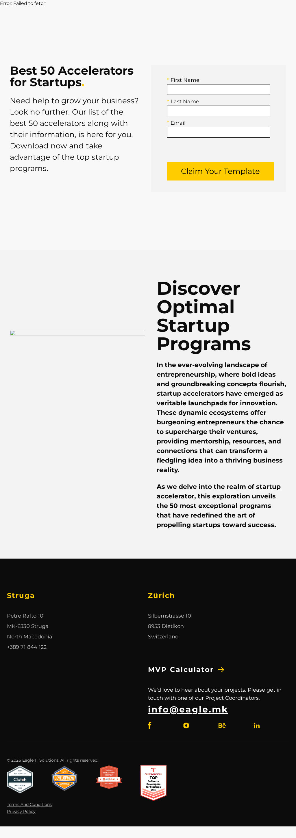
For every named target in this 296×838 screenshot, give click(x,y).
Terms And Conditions (29, 804)
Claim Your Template (220, 171)
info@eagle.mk (188, 709)
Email (176, 123)
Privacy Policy (21, 811)
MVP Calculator (181, 669)
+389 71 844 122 (27, 647)
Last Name (183, 101)
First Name (183, 80)
